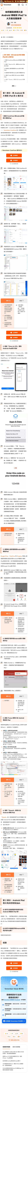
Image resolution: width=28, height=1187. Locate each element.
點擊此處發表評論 (15, 1040)
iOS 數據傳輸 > (10, 37)
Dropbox (19, 556)
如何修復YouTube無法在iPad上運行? (11, 1061)
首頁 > (4, 37)
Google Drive (4, 556)
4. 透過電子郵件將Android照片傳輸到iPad (14, 72)
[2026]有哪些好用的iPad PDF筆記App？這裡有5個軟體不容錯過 (13, 1069)
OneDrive (12, 556)
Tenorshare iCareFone (10, 130)
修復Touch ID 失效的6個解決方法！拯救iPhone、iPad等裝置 (12, 1057)
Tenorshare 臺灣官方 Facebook (12, 999)
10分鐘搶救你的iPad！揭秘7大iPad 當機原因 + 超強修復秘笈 (13, 1064)
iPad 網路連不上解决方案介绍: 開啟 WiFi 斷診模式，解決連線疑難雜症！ (13, 1052)
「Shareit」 (4, 817)
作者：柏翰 (13, 22)
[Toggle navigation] (25, 5)
